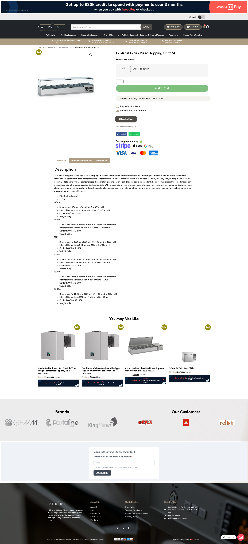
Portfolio (94, 520)
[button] (90, 54)
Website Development (181, 539)
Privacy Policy (131, 517)
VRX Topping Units (65, 47)
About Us (94, 507)
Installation (130, 507)
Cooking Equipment (68, 35)
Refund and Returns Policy (136, 514)
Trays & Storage (110, 35)
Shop (44, 47)
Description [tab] (61, 161)
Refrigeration (51, 35)
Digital (195, 539)
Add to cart (162, 88)
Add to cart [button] (43, 388)
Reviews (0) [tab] (101, 161)
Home (39, 47)
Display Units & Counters (192, 35)
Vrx (123, 68)
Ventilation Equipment (130, 35)
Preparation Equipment (90, 35)
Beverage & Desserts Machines (152, 35)
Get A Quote (95, 517)
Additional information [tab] (81, 161)
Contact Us (95, 514)
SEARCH (146, 27)
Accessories (173, 35)
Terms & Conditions (133, 510)
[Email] (240, 537)
